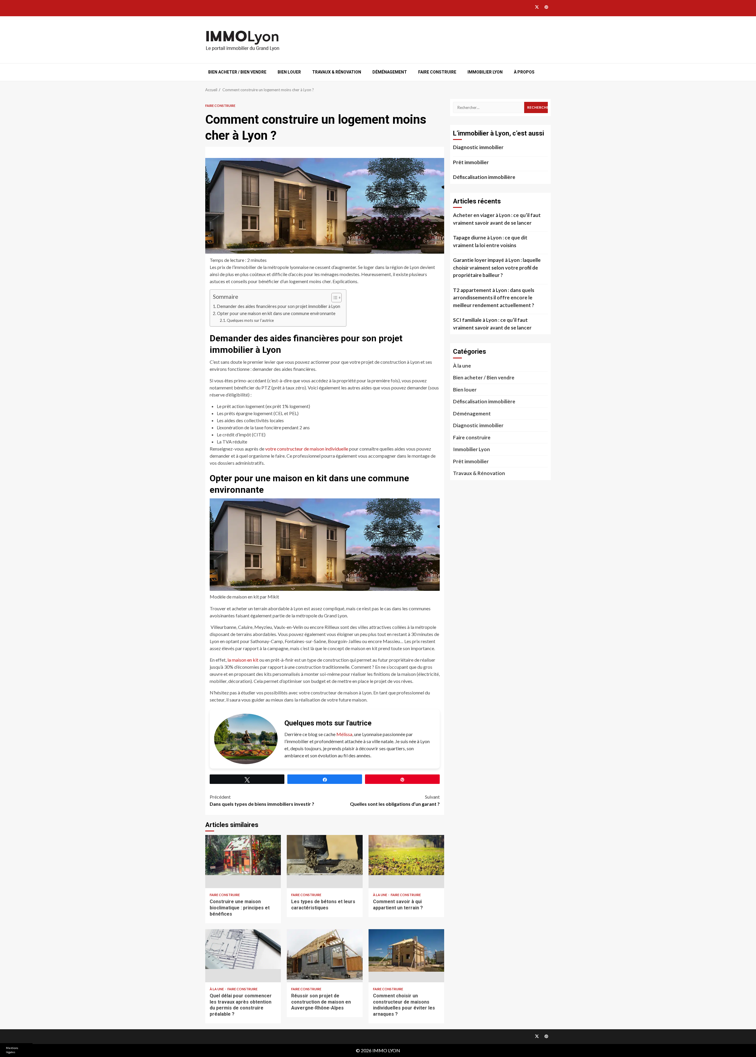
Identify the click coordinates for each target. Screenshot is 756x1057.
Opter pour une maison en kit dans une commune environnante (276, 313)
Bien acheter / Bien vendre (237, 72)
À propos (524, 72)
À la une (380, 894)
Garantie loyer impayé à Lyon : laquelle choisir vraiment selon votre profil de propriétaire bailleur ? (497, 267)
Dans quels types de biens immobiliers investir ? (262, 800)
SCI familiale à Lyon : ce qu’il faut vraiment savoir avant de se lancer (492, 324)
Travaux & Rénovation (336, 72)
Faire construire (437, 72)
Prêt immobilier (471, 162)
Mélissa (344, 734)
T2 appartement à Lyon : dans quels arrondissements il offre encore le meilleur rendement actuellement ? (493, 297)
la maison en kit (242, 660)
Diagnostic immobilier (478, 147)
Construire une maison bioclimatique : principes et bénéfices (243, 861)
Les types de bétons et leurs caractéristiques (324, 861)
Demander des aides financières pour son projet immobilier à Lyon (278, 306)
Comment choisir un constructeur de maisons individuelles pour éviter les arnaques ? (406, 955)
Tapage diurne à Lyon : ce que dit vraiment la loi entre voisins (490, 241)
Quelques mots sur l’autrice (250, 320)
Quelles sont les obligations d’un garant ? (395, 800)
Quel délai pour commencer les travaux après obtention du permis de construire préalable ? (243, 955)
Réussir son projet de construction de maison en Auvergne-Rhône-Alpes (324, 955)
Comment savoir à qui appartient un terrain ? (406, 861)
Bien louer (289, 72)
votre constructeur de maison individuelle (306, 448)
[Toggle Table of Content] (333, 298)
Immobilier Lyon (485, 72)
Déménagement (389, 72)
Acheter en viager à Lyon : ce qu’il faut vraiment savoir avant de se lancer (497, 219)
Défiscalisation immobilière (484, 177)
